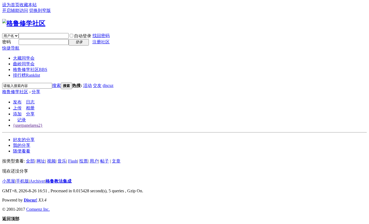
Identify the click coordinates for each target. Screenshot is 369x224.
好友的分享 (24, 139)
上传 (17, 108)
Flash (72, 161)
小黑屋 (8, 181)
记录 (21, 120)
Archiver (37, 181)
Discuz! (30, 200)
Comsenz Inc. (38, 209)
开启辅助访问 (15, 10)
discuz (108, 85)
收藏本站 (28, 4)
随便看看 (21, 151)
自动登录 (82, 36)
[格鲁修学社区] (23, 23)
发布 (17, 102)
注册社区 (101, 42)
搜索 (56, 85)
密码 (6, 42)
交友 (97, 85)
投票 (83, 161)
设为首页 (10, 4)
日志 (30, 102)
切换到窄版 (40, 10)
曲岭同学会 (24, 63)
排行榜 (26, 75)
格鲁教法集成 (59, 181)
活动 (87, 85)
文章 (116, 161)
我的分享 (21, 145)
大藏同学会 (24, 58)
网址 (40, 161)
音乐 (62, 161)
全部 (30, 161)
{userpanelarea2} (28, 125)
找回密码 (101, 35)
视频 (51, 161)
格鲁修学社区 (30, 69)
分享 (36, 91)
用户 (94, 161)
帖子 (104, 161)
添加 (17, 114)
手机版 (22, 181)
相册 (30, 108)
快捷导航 (10, 48)
